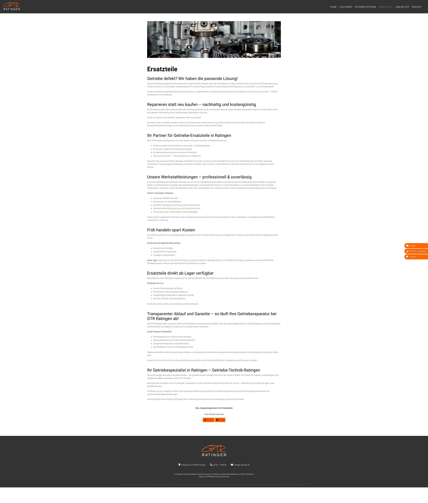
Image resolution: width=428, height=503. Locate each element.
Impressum (216, 474)
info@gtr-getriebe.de (242, 465)
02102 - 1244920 (219, 465)
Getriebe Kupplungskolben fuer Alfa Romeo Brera (260, 484)
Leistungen (345, 7)
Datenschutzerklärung (230, 474)
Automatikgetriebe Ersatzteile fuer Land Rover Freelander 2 (144, 484)
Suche (242, 474)
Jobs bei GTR (402, 7)
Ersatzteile (385, 7)
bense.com (225, 477)
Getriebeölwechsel (192, 208)
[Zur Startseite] (11, 9)
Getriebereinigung (125, 484)
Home (333, 7)
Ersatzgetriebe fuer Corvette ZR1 (166, 484)
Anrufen (209, 420)
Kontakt (417, 7)
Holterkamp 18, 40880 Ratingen (193, 465)
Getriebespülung (173, 208)
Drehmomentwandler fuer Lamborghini (298, 484)
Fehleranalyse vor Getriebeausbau (205, 484)
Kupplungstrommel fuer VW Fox (280, 484)
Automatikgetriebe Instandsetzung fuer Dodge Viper (235, 484)
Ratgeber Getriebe (365, 7)
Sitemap (250, 474)
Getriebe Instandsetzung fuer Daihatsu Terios (185, 484)
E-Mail (221, 420)
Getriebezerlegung (217, 484)
